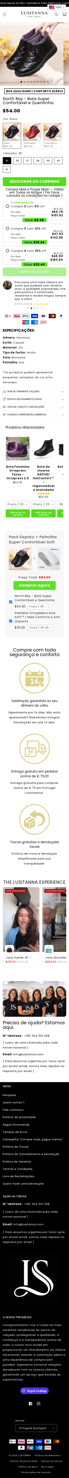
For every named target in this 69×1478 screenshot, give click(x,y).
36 (17, 159)
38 (37, 159)
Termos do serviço (51, 1461)
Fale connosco (13, 1110)
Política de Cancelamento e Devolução (31, 1154)
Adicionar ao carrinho (18, 514)
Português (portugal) (32, 1428)
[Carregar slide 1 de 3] (21, 82)
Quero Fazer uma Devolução (23, 1183)
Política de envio (28, 1466)
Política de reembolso (47, 1455)
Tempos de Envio (15, 1132)
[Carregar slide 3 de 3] (37, 308)
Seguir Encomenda (16, 1125)
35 (7, 159)
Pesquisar (9, 1095)
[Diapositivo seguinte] (41, 308)
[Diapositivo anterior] (27, 308)
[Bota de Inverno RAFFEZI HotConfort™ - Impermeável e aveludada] (43, 448)
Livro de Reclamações (18, 1176)
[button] (5, 14)
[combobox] (17, 504)
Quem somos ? (14, 1102)
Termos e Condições (18, 1169)
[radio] (34, 211)
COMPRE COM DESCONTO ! (34, 271)
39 (48, 159)
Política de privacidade (19, 1117)
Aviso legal (47, 1466)
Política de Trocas (16, 1147)
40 (58, 159)
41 (7, 168)
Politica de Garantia (17, 1161)
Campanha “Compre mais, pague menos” (33, 1139)
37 (27, 159)
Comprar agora (34, 585)
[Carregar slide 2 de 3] (34, 308)
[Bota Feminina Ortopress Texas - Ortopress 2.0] (17, 448)
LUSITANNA (25, 1455)
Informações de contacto (36, 1472)
